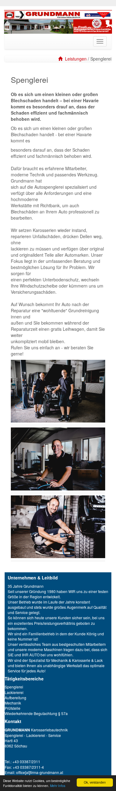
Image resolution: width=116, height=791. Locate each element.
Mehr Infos (57, 785)
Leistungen (76, 59)
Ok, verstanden (95, 782)
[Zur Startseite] (60, 59)
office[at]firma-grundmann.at (39, 772)
